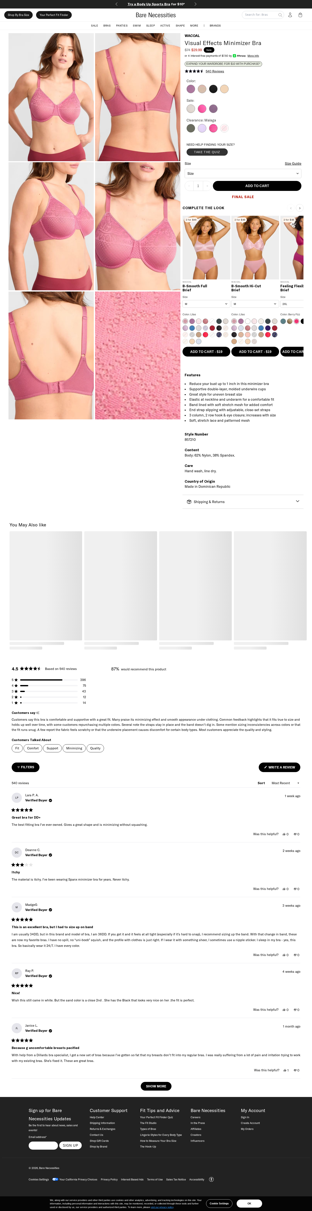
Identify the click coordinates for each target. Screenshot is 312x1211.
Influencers (197, 1140)
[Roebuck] (202, 92)
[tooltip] (37, 713)
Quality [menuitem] (95, 748)
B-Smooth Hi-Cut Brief (246, 288)
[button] (301, 15)
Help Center (97, 1117)
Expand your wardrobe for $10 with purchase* (223, 63)
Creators (196, 1134)
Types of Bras (148, 1129)
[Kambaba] (191, 131)
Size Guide (293, 163)
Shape (180, 25)
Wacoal (192, 36)
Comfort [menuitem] (33, 748)
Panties (122, 25)
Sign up (70, 1145)
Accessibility (196, 1179)
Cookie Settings (219, 1203)
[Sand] (224, 92)
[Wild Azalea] (202, 112)
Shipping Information (102, 1123)
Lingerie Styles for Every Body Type (161, 1134)
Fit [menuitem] (17, 748)
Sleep (150, 25)
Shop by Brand (98, 1146)
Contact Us (96, 1134)
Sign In (245, 1117)
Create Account (250, 1123)
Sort (262, 783)
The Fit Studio (148, 1123)
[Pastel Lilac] (202, 131)
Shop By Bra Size (18, 15)
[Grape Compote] (213, 112)
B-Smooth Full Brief (195, 288)
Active (165, 25)
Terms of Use (155, 1179)
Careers (195, 1117)
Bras (107, 25)
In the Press (198, 1123)
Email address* (37, 1137)
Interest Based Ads (132, 1179)
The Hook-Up (148, 1146)
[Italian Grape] (191, 92)
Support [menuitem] (52, 748)
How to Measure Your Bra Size (158, 1140)
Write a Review (284, 768)
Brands (215, 25)
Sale (94, 25)
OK (249, 1203)
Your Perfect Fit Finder (54, 15)
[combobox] (243, 173)
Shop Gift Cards (99, 1140)
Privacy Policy (109, 1179)
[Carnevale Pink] (213, 131)
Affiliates (196, 1129)
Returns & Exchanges (102, 1129)
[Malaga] (224, 131)
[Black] (213, 92)
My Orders (247, 1129)
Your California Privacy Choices (78, 1179)
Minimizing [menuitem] (74, 748)
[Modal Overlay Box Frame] (218, 150)
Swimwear (156, 4)
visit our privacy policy (162, 1207)
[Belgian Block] (191, 112)
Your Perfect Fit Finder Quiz (156, 1117)
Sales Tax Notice (176, 1179)
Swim (137, 25)
